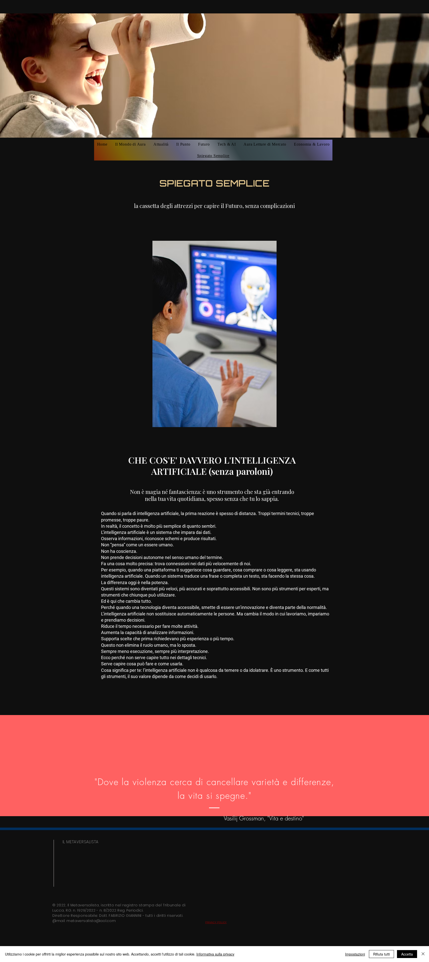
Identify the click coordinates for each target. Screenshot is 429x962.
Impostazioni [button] (355, 954)
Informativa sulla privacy (215, 954)
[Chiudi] (423, 954)
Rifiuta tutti (381, 954)
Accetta (407, 954)
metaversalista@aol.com (91, 920)
